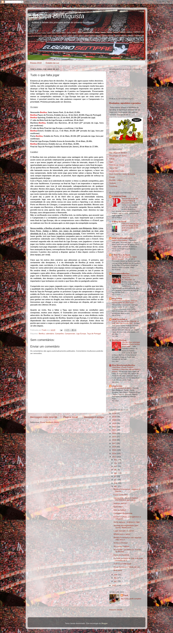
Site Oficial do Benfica (118, 153)
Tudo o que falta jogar (122, 564)
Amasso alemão (120, 503)
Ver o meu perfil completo (131, 599)
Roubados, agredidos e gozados (125, 103)
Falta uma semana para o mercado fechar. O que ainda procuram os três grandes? (131, 227)
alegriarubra (117, 386)
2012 (114, 585)
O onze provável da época (122, 388)
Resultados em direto (117, 156)
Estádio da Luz (52, 63)
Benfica (42, 334)
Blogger (104, 623)
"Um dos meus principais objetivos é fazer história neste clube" (131, 344)
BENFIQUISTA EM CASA (122, 238)
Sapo (111, 162)
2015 (114, 450)
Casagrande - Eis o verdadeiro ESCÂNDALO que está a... (126, 499)
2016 (114, 447)
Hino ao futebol (120, 510)
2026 (114, 413)
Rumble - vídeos (115, 180)
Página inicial (70, 417)
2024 (114, 420)
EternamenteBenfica (120, 273)
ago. (116, 473)
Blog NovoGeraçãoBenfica (123, 365)
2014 (114, 453)
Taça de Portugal (94, 334)
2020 (114, 433)
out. (116, 466)
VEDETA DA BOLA (119, 319)
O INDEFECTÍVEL (119, 196)
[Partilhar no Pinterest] (75, 330)
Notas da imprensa (121, 555)
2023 (114, 423)
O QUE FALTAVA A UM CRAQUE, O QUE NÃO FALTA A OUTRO (125, 322)
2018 (114, 440)
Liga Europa (81, 334)
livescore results (115, 610)
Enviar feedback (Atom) (49, 422)
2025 (114, 417)
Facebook (113, 186)
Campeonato (70, 334)
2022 (114, 427)
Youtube (112, 183)
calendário (50, 334)
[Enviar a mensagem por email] (65, 330)
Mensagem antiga (94, 417)
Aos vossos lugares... (122, 546)
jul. (115, 476)
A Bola (111, 159)
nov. (116, 463)
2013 (114, 457)
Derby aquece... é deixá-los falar (127, 522)
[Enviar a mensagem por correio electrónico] (61, 330)
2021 (114, 430)
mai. (116, 483)
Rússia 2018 (36, 63)
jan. (116, 581)
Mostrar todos (139, 403)
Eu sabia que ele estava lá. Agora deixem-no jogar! (124, 258)
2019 (114, 437)
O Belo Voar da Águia (121, 255)
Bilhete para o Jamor (122, 534)
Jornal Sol (113, 168)
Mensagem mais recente (43, 417)
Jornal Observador (116, 171)
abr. (116, 486)
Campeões (59, 334)
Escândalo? (118, 507)
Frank (125, 595)
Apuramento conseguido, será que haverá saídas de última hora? (124, 302)
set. (116, 470)
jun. (116, 480)
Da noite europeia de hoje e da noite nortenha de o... (128, 559)
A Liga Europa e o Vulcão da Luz (127, 567)
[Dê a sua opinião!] (68, 330)
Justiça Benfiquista (57, 16)
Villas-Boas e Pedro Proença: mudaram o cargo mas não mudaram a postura (126, 369)
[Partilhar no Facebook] (73, 330)
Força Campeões (121, 495)
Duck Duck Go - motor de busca (122, 174)
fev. (115, 578)
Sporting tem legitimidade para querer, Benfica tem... (126, 526)
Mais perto (118, 570)
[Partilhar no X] (70, 330)
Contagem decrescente (123, 513)
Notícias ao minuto (116, 165)
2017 (114, 443)
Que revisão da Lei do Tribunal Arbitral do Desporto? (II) (130, 201)
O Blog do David (119, 222)
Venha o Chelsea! (121, 543)
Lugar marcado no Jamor (124, 531)
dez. (116, 460)
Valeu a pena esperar (120, 240)
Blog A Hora (117, 299)
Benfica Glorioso (119, 340)
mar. (116, 575)
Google (112, 177)
